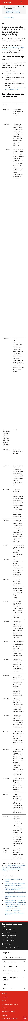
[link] (13, 12)
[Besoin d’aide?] (25, 1018)
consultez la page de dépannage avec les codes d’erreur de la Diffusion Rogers (13, 867)
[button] (21, 2)
